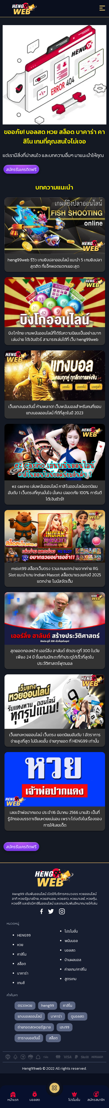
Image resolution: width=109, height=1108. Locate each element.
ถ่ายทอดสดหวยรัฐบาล (34, 1027)
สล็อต (21, 964)
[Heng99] (42, 9)
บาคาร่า (22, 973)
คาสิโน (21, 954)
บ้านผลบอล (73, 960)
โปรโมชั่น (71, 931)
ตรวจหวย (25, 1005)
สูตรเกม (70, 979)
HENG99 (24, 935)
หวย (20, 945)
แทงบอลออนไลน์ (30, 1016)
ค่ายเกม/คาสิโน (76, 969)
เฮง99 (64, 1027)
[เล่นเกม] (54, 1088)
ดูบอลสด (77, 1016)
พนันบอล (71, 941)
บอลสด (70, 950)
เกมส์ (21, 983)
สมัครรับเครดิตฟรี (21, 169)
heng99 (47, 1005)
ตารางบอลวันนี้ (29, 1038)
